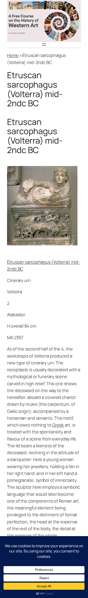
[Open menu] (44, 44)
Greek (58, 425)
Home (13, 55)
